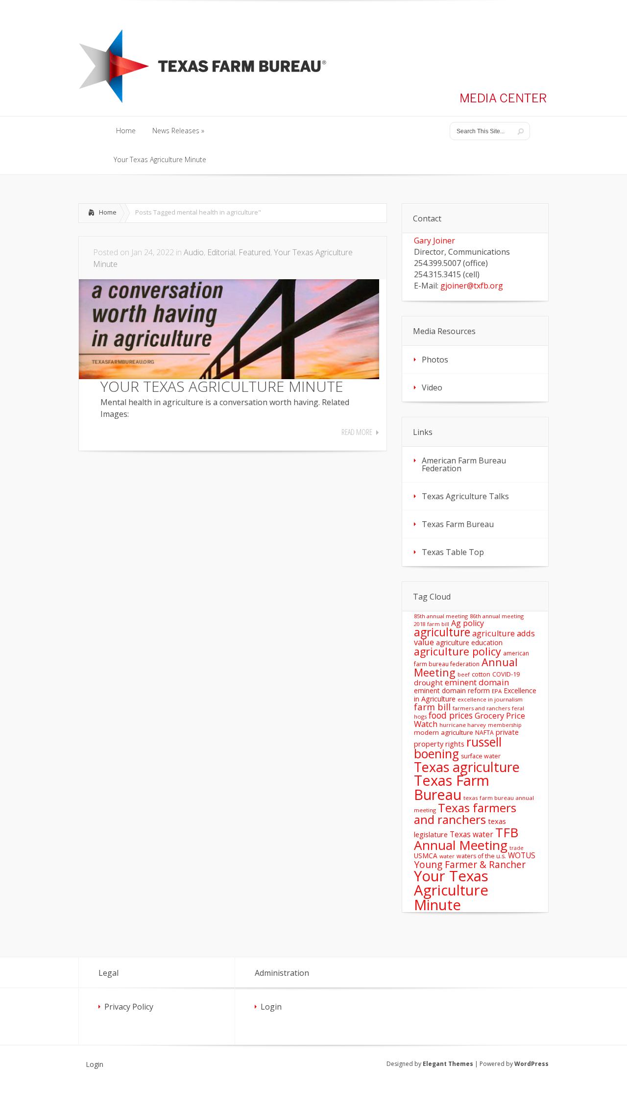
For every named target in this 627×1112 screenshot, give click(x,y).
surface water (481, 756)
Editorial (221, 252)
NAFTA (484, 732)
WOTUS (521, 855)
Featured (254, 252)
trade (516, 848)
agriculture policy (457, 651)
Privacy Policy (128, 1006)
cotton (481, 674)
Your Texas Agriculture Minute (451, 890)
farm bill (432, 707)
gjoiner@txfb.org (471, 285)
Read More (356, 432)
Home (108, 212)
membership (505, 725)
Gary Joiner (434, 240)
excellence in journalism (490, 699)
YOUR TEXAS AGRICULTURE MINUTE (221, 386)
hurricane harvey (462, 724)
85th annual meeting (441, 616)
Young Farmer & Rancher (470, 864)
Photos (435, 359)
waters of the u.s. (481, 856)
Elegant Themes (448, 1064)
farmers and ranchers (481, 708)
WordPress (531, 1064)
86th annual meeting (497, 616)
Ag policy (467, 623)
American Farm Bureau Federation (464, 464)
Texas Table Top (453, 552)
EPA (497, 691)
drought (428, 682)
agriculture (442, 632)
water (447, 856)
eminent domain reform (452, 690)
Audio (194, 252)
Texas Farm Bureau (458, 524)
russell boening (458, 748)
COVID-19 (506, 674)
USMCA (425, 855)
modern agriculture (443, 732)
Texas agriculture (467, 767)
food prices (451, 715)
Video (432, 387)
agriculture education (469, 642)
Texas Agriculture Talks (465, 496)
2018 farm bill (431, 624)
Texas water (471, 834)
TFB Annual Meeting (466, 838)
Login (271, 1006)
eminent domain (477, 682)
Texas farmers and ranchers (465, 813)
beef (464, 674)
